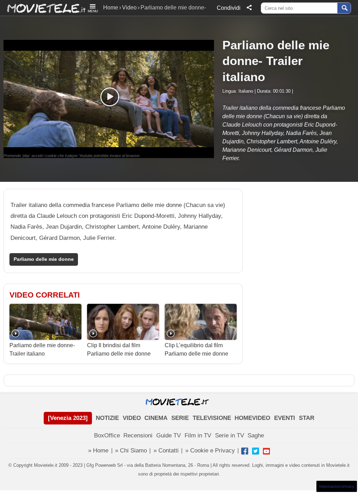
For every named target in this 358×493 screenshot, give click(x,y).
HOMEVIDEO (252, 418)
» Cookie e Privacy (210, 450)
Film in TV (198, 435)
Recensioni (137, 435)
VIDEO (132, 418)
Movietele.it (43, 8)
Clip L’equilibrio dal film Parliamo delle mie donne (196, 349)
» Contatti (166, 450)
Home (110, 7)
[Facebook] (244, 451)
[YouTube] (266, 451)
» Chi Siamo (131, 450)
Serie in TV (229, 435)
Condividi (229, 8)
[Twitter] (255, 451)
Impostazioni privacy (336, 486)
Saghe (256, 435)
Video (129, 7)
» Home (98, 450)
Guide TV (168, 435)
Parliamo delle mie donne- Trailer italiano (42, 349)
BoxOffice (107, 435)
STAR (306, 418)
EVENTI (284, 418)
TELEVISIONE (212, 418)
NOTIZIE (107, 418)
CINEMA (155, 418)
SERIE (180, 418)
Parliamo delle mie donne (44, 259)
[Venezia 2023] (68, 418)
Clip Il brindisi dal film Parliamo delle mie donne (119, 349)
